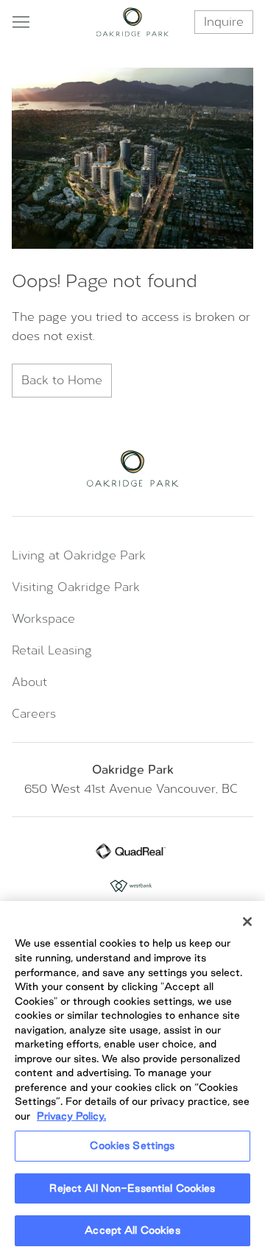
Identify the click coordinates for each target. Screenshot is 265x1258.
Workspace (43, 619)
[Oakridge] (132, 22)
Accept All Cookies (132, 1230)
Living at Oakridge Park (79, 555)
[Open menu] (20, 22)
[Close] (247, 921)
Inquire (224, 22)
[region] (132, 1079)
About (29, 682)
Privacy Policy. (71, 1116)
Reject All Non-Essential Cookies (132, 1188)
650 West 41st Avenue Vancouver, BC (132, 789)
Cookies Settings (132, 1145)
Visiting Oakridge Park (76, 587)
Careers (34, 714)
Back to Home (61, 380)
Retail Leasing (52, 650)
